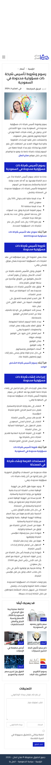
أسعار (43, 619)
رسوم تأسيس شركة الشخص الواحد (28, 365)
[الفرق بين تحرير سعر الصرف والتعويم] (14, 662)
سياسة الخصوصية (25, 761)
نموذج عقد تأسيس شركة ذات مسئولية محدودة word (27, 234)
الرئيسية (38, 761)
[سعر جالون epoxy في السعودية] (37, 614)
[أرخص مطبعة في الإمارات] (14, 638)
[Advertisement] (25, 26)
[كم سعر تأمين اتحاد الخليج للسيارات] (37, 638)
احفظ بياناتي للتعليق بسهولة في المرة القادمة (27, 736)
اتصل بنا (12, 761)
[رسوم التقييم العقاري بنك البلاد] (37, 662)
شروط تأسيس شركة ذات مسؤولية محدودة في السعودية (30, 449)
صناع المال (24, 155)
